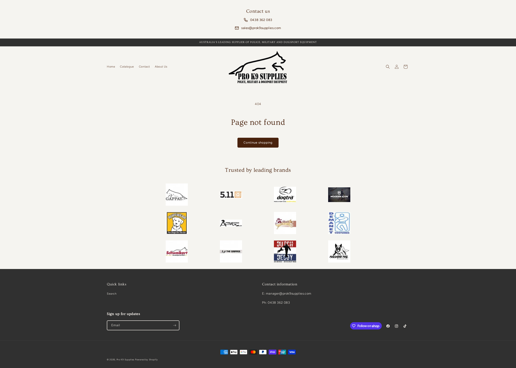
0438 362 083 (261, 20)
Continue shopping (258, 142)
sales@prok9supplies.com (261, 28)
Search (112, 293)
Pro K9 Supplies (125, 359)
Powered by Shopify (146, 359)
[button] (387, 66)
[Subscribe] (174, 325)
